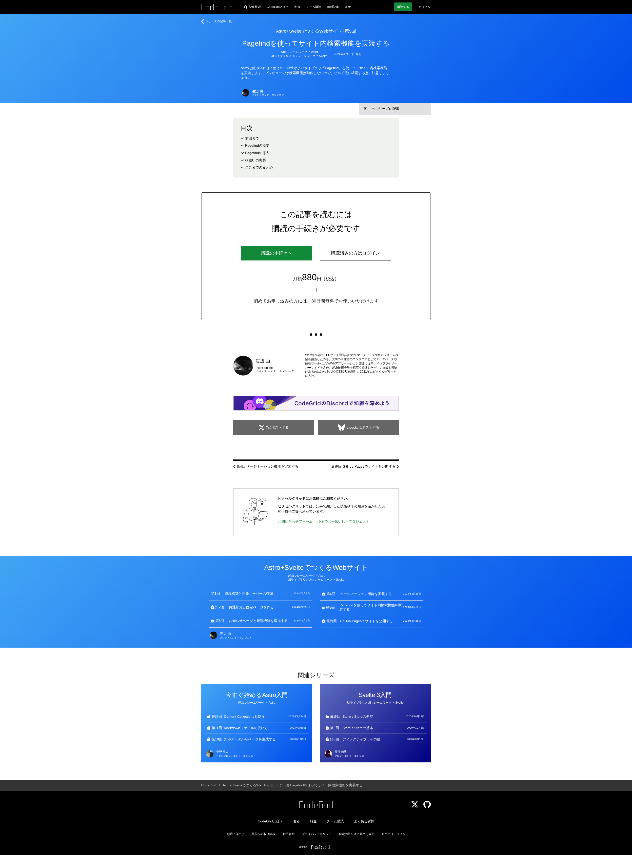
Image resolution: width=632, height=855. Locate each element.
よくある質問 (364, 821)
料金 (297, 7)
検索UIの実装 (255, 160)
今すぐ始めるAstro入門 (257, 695)
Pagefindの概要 (257, 145)
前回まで (252, 138)
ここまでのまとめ (259, 167)
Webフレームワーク (293, 52)
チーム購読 (313, 7)
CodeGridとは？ (278, 7)
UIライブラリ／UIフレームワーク (293, 56)
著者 (348, 7)
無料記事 (333, 7)
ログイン (425, 7)
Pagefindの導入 (257, 153)
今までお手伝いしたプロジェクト (343, 521)
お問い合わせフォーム (295, 521)
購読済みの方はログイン (355, 253)
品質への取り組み (263, 834)
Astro (314, 52)
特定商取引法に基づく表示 (357, 834)
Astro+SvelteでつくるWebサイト (309, 31)
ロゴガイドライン (394, 834)
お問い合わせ (235, 834)
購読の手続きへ (276, 253)
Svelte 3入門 (375, 695)
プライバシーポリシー (317, 834)
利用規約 (289, 834)
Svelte (323, 56)
